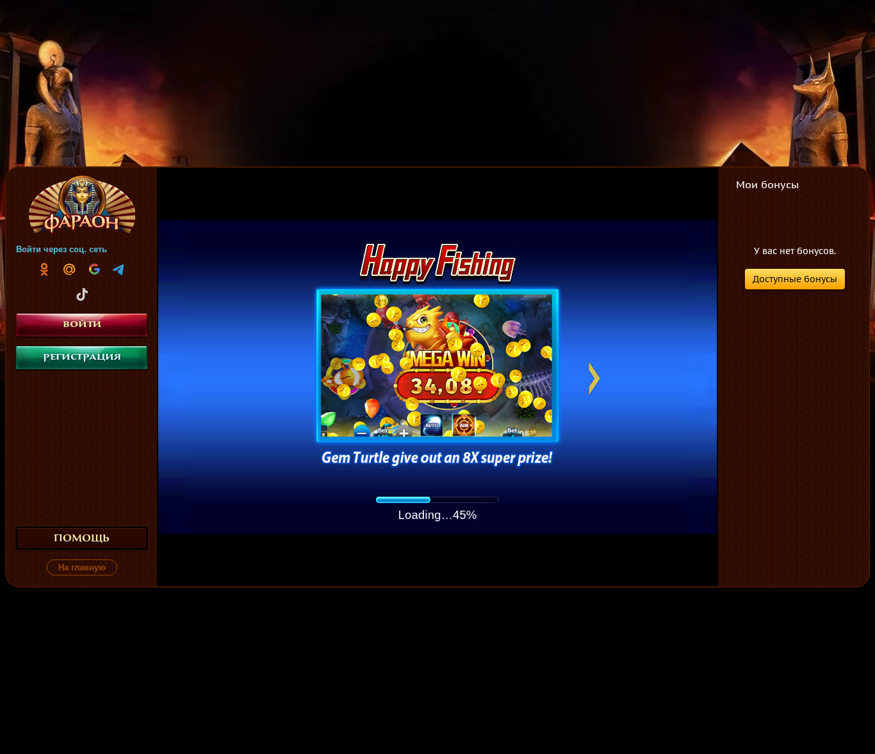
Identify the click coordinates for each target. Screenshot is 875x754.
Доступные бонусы (795, 279)
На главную (82, 567)
